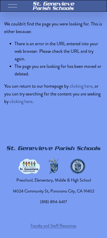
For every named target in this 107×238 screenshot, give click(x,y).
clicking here (81, 86)
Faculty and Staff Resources (53, 226)
